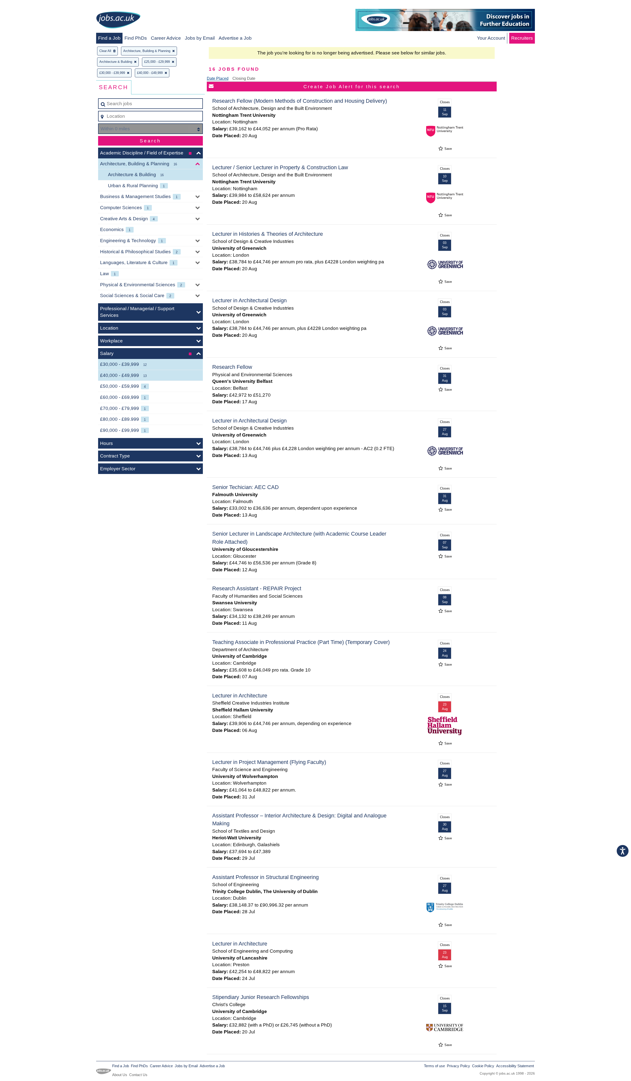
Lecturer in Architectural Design (249, 300)
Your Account (491, 38)
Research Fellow (232, 367)
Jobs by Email (200, 38)
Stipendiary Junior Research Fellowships (260, 997)
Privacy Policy (458, 1066)
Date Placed (217, 78)
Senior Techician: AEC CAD (245, 487)
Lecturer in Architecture (239, 696)
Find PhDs (135, 38)
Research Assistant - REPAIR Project (256, 588)
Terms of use (434, 1066)
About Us (119, 1075)
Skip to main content (23, 5)
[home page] (118, 21)
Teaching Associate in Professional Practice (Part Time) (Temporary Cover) (301, 642)
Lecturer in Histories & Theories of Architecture (267, 234)
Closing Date (243, 78)
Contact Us (138, 1075)
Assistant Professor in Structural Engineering (265, 877)
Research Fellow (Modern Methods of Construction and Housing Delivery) (299, 101)
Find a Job (109, 38)
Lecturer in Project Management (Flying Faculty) (269, 762)
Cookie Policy (483, 1066)
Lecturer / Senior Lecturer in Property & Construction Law (280, 167)
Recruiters (522, 38)
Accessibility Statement (515, 1066)
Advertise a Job (235, 38)
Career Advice (166, 38)
